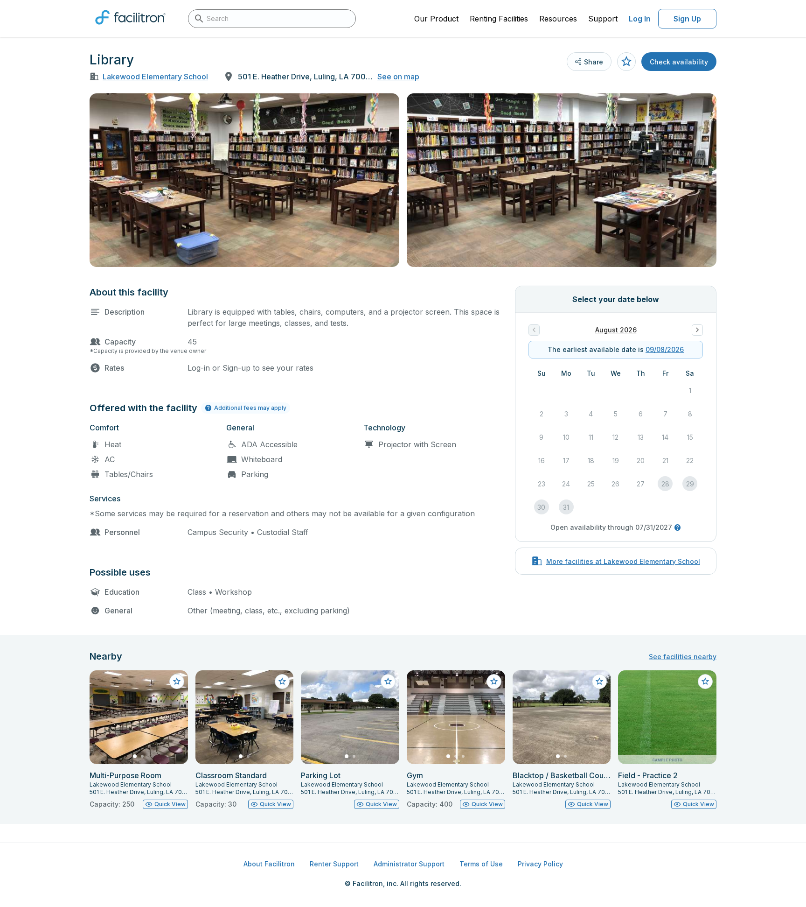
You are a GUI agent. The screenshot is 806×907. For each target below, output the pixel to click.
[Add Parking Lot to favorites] (388, 681)
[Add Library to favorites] (626, 61)
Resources (558, 18)
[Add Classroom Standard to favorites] (282, 681)
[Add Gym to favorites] (493, 681)
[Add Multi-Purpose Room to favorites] (176, 681)
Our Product (436, 18)
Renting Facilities (499, 18)
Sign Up (687, 18)
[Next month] (697, 330)
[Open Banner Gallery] (244, 180)
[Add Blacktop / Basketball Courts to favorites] (599, 681)
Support (603, 18)
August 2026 (616, 330)
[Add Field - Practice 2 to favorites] (705, 681)
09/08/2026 (665, 349)
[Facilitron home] (130, 27)
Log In (640, 18)
